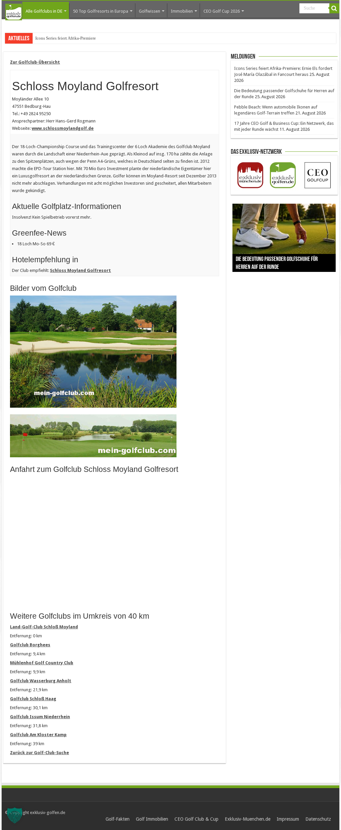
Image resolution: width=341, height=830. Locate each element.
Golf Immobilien (152, 819)
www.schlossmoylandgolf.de (63, 128)
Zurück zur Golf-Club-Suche (39, 752)
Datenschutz (318, 819)
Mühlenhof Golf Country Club (41, 662)
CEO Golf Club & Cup (196, 819)
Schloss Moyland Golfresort (80, 270)
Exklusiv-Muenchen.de (247, 819)
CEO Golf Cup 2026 (221, 11)
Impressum (288, 819)
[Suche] (334, 8)
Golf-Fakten (118, 819)
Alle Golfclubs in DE (44, 11)
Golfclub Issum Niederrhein (40, 716)
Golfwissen (149, 11)
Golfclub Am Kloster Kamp (38, 734)
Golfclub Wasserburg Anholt (40, 680)
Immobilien (182, 11)
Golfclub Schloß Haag (33, 698)
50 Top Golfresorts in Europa (100, 11)
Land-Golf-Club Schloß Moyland (44, 626)
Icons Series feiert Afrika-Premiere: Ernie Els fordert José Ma (89, 38)
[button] (14, 815)
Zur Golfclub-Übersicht (35, 62)
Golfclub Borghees (30, 644)
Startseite (13, 12)
